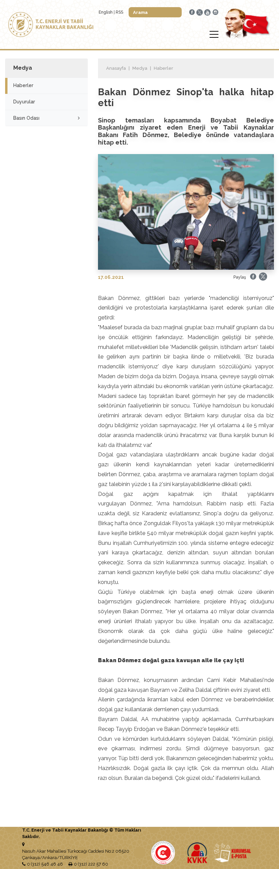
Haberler (23, 85)
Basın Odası (26, 118)
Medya (139, 68)
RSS (119, 12)
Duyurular (24, 101)
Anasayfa (116, 68)
